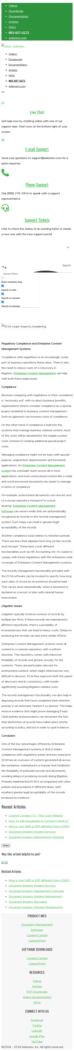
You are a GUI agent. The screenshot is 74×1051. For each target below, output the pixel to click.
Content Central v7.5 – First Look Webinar (36, 815)
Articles (13, 21)
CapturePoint (37, 940)
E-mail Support (37, 149)
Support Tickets (37, 220)
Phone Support (37, 184)
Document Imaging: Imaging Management (35, 896)
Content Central (37, 935)
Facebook (37, 1020)
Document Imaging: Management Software (36, 837)
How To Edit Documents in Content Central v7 (39, 821)
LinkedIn (37, 1031)
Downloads (16, 11)
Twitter (37, 1025)
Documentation (18, 16)
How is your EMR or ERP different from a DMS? (39, 826)
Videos (13, 5)
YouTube (37, 1041)
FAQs (12, 27)
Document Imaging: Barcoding (28, 901)
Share (6, 845)
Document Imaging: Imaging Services (32, 831)
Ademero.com (17, 38)
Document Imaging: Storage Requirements (36, 907)
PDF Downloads (37, 991)
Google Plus (37, 1036)
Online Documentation (37, 997)
